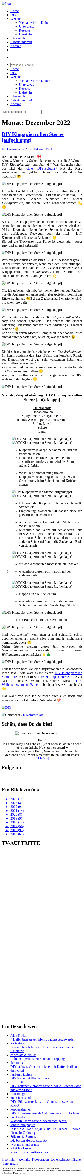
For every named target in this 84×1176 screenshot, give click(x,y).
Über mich (17, 38)
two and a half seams (24, 1144)
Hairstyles (26, 34)
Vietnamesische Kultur (34, 22)
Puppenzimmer (20, 1109)
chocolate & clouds (23, 1055)
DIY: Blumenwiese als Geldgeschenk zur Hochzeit (45, 1113)
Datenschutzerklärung (66, 1159)
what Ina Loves (20, 1148)
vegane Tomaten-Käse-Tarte (29, 1152)
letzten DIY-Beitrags (41, 168)
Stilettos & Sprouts (23, 1136)
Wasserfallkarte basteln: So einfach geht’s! (38, 1121)
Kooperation (40, 1159)
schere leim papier (22, 1125)
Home (14, 11)
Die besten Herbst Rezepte (28, 1140)
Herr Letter (17, 1082)
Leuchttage (17, 1094)
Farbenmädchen (21, 1074)
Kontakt (15, 46)
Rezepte (24, 30)
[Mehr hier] (42, 758)
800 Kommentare (32, 715)
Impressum (10, 1163)
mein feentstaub (21, 1098)
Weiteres (16, 19)
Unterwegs (26, 26)
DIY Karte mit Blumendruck (29, 1078)
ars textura (17, 1043)
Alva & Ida (18, 1035)
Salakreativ (17, 1117)
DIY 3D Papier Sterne (53, 677)
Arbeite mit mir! (21, 42)
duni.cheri (17, 1070)
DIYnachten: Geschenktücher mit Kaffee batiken (43, 1066)
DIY (13, 15)
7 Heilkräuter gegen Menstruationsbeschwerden (42, 1039)
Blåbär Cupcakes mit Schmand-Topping (37, 1059)
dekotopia (17, 1063)
